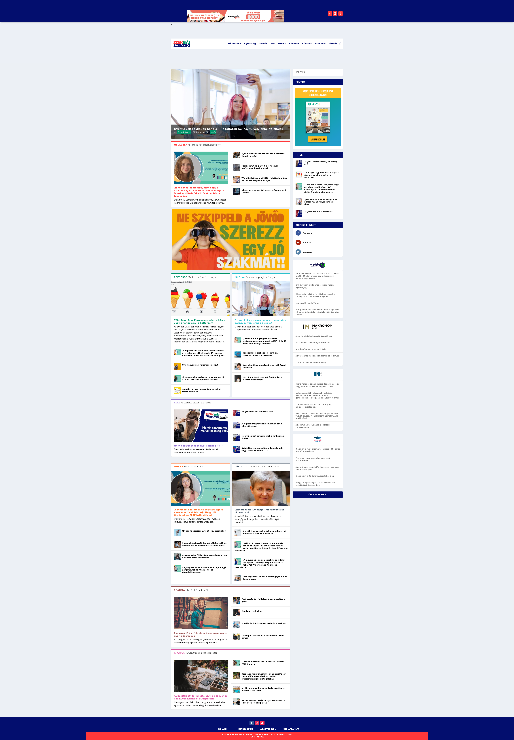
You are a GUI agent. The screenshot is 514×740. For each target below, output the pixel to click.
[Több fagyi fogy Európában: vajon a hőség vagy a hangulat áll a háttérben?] (200, 298)
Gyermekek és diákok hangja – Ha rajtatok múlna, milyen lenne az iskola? (229, 129)
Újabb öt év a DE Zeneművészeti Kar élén (315, 476)
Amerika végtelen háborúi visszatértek (314, 336)
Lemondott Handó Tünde (307, 303)
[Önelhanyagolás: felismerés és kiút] (177, 366)
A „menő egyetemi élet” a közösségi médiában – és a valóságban (317, 468)
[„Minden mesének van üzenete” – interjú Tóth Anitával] (236, 663)
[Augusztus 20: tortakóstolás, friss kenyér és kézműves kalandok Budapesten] (201, 676)
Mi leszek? (234, 43)
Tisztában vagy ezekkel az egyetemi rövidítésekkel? (313, 459)
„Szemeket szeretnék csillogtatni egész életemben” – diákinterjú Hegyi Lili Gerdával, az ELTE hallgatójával (198, 512)
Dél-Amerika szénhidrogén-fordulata (313, 342)
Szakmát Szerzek (184, 132)
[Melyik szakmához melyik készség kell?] (201, 425)
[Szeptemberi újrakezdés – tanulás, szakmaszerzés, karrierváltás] (238, 354)
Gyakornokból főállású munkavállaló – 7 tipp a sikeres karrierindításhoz (204, 556)
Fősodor (294, 43)
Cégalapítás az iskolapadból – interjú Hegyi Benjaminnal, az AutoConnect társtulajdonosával (204, 569)
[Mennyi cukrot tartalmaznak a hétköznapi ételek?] (236, 437)
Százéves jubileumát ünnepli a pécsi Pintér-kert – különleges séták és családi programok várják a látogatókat (263, 676)
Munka (282, 43)
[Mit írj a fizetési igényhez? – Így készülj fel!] (177, 532)
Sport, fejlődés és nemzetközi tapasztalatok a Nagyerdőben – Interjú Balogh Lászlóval (317, 385)
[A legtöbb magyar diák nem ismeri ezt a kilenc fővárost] (236, 425)
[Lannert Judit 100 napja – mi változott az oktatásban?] (261, 488)
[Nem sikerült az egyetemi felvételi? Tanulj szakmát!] (238, 366)
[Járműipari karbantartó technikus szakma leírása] (236, 637)
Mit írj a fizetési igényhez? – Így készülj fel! (204, 531)
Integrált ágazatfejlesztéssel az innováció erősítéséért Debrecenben (315, 483)
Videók (333, 43)
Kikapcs (307, 43)
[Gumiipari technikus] (236, 612)
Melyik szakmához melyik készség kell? (198, 446)
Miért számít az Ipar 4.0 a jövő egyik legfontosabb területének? (259, 167)
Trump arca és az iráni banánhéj (311, 362)
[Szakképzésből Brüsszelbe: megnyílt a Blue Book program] (238, 578)
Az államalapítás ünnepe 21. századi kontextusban (313, 426)
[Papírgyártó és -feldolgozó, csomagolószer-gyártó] (236, 600)
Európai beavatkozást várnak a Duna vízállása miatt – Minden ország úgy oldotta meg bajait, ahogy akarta (317, 276)
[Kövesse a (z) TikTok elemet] (340, 13)
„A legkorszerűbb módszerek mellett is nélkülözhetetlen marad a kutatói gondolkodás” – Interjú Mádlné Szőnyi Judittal (317, 395)
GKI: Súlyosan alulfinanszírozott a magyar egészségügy (315, 286)
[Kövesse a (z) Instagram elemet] (335, 13)
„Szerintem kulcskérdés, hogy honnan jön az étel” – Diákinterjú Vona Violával (203, 378)
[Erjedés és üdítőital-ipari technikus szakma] (236, 624)
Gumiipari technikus (251, 611)
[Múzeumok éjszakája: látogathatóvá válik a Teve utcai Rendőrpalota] (236, 701)
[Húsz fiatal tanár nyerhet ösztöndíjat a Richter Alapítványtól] (238, 378)
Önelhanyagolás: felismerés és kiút (200, 365)
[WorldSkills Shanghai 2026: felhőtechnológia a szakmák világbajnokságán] (236, 179)
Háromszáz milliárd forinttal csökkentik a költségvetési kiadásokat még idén (315, 295)
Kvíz (273, 43)
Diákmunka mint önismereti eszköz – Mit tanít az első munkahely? (318, 450)
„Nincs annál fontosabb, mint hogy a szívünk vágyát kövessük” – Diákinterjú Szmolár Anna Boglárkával (317, 415)
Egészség (250, 43)
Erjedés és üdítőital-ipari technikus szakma (263, 623)
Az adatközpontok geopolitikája (311, 349)
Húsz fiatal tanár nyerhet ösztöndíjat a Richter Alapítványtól (262, 378)
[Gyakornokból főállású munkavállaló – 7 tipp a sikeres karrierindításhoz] (177, 556)
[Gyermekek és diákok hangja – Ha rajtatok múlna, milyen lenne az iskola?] (261, 298)
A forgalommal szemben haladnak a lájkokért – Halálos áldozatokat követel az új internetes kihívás (317, 312)
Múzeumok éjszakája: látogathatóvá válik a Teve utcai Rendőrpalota (263, 701)
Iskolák (263, 43)
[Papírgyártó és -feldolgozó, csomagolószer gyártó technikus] (201, 613)
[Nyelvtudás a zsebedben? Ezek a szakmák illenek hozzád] (236, 155)
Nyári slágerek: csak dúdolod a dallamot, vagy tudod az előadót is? (262, 449)
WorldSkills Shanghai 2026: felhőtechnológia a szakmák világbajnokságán (264, 179)
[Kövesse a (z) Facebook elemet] (330, 13)
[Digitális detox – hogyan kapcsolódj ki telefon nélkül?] (177, 390)
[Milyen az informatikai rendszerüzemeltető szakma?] (236, 191)
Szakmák (320, 43)
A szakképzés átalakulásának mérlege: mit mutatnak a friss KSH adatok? (264, 532)
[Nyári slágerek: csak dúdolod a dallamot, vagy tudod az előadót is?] (236, 449)
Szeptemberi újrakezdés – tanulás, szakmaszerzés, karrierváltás (260, 354)
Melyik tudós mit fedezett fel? (257, 411)
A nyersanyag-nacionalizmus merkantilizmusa (317, 355)
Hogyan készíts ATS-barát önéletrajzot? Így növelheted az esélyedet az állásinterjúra (204, 544)
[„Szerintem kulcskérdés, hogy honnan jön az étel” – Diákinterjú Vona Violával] (177, 378)
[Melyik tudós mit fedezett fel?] (236, 413)
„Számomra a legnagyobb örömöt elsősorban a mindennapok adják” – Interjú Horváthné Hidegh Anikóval (264, 341)
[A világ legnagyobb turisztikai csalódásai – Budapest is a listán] (236, 689)
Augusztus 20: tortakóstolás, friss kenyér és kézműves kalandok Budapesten (200, 697)
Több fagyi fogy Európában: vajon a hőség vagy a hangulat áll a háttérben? (199, 321)
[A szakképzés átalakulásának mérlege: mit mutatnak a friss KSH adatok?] (238, 532)
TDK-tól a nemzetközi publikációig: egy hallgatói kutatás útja (314, 405)
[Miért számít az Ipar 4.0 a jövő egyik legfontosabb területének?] (236, 167)
